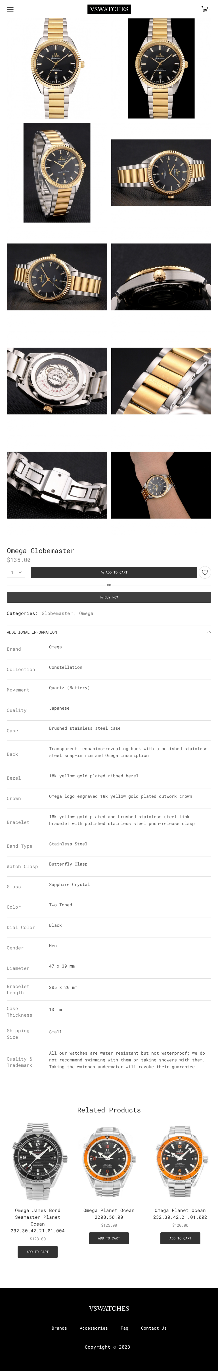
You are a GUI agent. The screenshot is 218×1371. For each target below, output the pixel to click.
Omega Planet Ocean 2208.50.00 (109, 1213)
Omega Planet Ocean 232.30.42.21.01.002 (180, 1213)
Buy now (111, 597)
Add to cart (116, 572)
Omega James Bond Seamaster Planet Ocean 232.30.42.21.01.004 (38, 1220)
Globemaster (57, 613)
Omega (86, 613)
